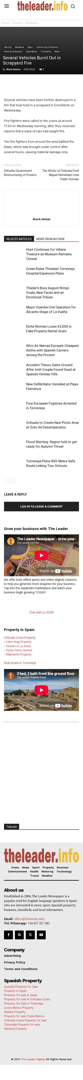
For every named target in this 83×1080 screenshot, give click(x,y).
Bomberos (32, 23)
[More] (76, 83)
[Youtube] (41, 935)
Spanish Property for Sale (21, 986)
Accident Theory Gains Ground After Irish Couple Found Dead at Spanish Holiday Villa (51, 369)
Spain (30, 47)
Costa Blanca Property (19, 1007)
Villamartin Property (18, 654)
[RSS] (19, 935)
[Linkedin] (49, 83)
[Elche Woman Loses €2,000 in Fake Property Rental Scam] (14, 331)
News (56, 51)
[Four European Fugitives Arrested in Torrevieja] (14, 408)
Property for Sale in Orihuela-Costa (27, 999)
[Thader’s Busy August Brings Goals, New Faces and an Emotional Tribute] (14, 293)
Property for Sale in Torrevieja (23, 1003)
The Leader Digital (33, 1059)
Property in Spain (15, 990)
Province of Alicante (13, 51)
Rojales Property (15, 1011)
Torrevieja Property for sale (22, 1024)
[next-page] (13, 480)
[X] (30, 83)
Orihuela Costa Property (19, 637)
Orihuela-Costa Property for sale (25, 1020)
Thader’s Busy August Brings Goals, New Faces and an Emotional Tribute (47, 292)
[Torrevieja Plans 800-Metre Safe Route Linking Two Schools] (14, 466)
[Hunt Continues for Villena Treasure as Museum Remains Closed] (14, 254)
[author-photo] (41, 213)
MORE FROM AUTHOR (50, 239)
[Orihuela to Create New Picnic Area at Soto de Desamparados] (14, 427)
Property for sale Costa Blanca (24, 1016)
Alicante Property (15, 1028)
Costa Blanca (31, 51)
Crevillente (46, 51)
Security (17, 23)
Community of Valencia (47, 47)
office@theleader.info (29, 919)
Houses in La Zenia (18, 646)
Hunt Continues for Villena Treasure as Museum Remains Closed (49, 254)
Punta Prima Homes (19, 650)
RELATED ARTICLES (19, 239)
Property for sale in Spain (20, 995)
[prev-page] (6, 480)
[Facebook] (21, 83)
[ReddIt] (58, 83)
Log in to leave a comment (41, 506)
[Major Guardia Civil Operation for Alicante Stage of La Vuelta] (14, 312)
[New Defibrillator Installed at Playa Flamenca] (14, 389)
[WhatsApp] (39, 83)
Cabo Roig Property (18, 642)
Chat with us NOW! (41, 612)
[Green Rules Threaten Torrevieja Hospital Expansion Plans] (14, 273)
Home (5, 23)
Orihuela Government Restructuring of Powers (20, 173)
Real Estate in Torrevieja (20, 663)
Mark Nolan (13, 69)
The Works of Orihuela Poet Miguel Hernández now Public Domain (60, 175)
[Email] (67, 83)
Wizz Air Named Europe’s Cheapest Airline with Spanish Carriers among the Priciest (52, 350)
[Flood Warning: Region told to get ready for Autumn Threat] (14, 446)
